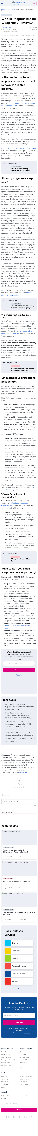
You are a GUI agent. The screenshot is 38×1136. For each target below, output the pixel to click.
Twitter (11, 1117)
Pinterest (16, 1117)
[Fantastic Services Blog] (19, 3)
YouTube (21, 1117)
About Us (23, 1054)
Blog (2, 9)
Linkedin (32, 1117)
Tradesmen (4, 1084)
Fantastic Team (7, 27)
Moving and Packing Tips (9, 1060)
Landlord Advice (9, 9)
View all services (19, 989)
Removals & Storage (26, 1076)
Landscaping (5, 1082)
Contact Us (23, 1062)
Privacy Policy (24, 1057)
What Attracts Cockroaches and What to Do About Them (22, 369)
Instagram (26, 1117)
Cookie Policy (24, 1060)
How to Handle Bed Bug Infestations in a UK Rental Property (20, 170)
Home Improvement (7, 1052)
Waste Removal (24, 1079)
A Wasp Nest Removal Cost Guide (20, 560)
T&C (21, 1065)
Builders (3, 1087)
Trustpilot (19, 675)
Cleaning (4, 1076)
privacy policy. (27, 1032)
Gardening (4, 1079)
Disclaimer (23, 1068)
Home (22, 1052)
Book (33, 3)
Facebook (6, 1117)
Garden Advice (5, 1054)
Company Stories (6, 1065)
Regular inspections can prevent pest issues (18, 148)
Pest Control (23, 1082)
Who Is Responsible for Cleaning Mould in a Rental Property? (22, 307)
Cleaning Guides (6, 1057)
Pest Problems (5, 1062)
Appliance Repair (25, 1084)
